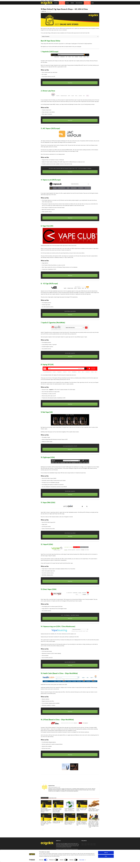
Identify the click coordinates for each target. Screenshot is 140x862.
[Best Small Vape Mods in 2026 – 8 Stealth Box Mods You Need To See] (82, 817)
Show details (81, 859)
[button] (98, 3)
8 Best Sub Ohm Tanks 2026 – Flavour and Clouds (82, 809)
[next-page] (43, 829)
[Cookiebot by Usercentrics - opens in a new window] (32, 860)
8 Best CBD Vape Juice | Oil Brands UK (58, 822)
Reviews (56, 2)
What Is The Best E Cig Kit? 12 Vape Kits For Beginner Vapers (70, 823)
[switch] (56, 860)
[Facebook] (49, 779)
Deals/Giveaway (79, 2)
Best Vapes (62, 2)
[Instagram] (51, 793)
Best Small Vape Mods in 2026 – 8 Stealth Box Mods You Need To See (82, 823)
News (92, 2)
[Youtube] (55, 793)
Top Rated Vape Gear (47, 6)
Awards (72, 2)
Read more (69, 846)
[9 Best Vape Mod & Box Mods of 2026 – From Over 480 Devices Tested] (58, 804)
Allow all (106, 852)
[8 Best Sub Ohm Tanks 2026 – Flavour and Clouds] (82, 804)
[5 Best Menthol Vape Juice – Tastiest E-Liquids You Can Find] (70, 804)
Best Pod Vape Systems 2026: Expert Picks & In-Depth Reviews (46, 810)
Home (42, 6)
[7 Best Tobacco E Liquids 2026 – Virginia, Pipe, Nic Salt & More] (93, 804)
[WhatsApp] (54, 779)
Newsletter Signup (51, 0)
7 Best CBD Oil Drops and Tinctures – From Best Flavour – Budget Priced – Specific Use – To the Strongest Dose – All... (93, 824)
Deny (106, 856)
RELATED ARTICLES (44, 797)
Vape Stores (86, 2)
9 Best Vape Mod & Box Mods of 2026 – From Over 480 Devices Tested (57, 810)
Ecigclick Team (44, 11)
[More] (59, 779)
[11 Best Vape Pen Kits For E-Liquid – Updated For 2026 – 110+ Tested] (46, 817)
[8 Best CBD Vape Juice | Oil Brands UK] (58, 817)
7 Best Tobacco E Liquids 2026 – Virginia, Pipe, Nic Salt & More (93, 809)
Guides (67, 2)
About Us (46, 0)
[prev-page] (41, 829)
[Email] (57, 779)
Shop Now (70, 82)
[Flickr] (85, 844)
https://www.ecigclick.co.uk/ (54, 787)
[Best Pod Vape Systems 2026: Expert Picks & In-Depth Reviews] (46, 804)
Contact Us (42, 0)
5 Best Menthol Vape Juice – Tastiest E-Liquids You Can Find (69, 809)
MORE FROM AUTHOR (52, 797)
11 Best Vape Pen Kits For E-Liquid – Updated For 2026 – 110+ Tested (46, 823)
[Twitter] (52, 779)
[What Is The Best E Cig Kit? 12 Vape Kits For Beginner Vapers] (70, 817)
